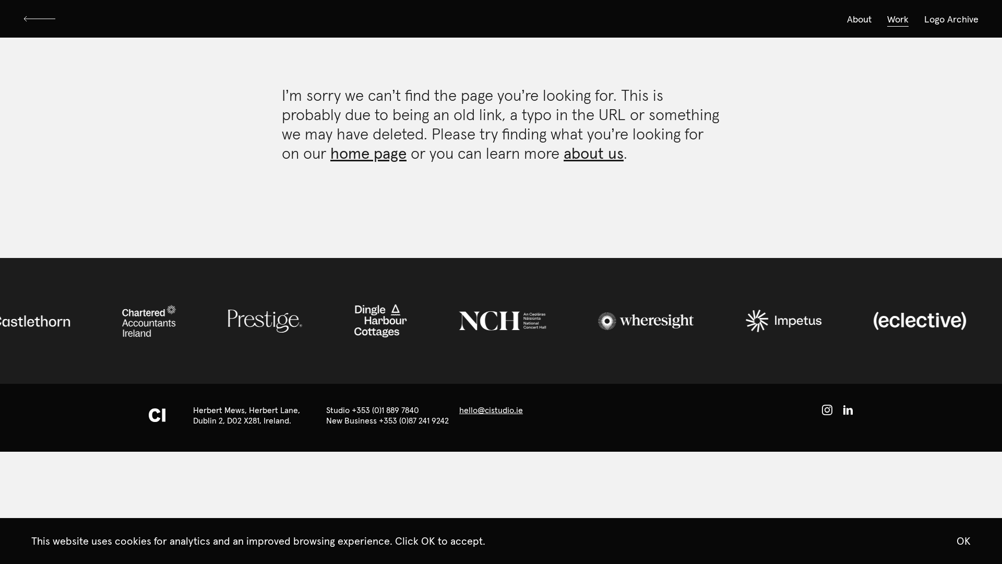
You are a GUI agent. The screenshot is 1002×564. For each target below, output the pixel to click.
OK (964, 541)
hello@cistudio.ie (491, 410)
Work (898, 19)
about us (594, 153)
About (859, 19)
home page (368, 153)
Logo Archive (951, 19)
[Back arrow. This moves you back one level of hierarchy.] (42, 18)
